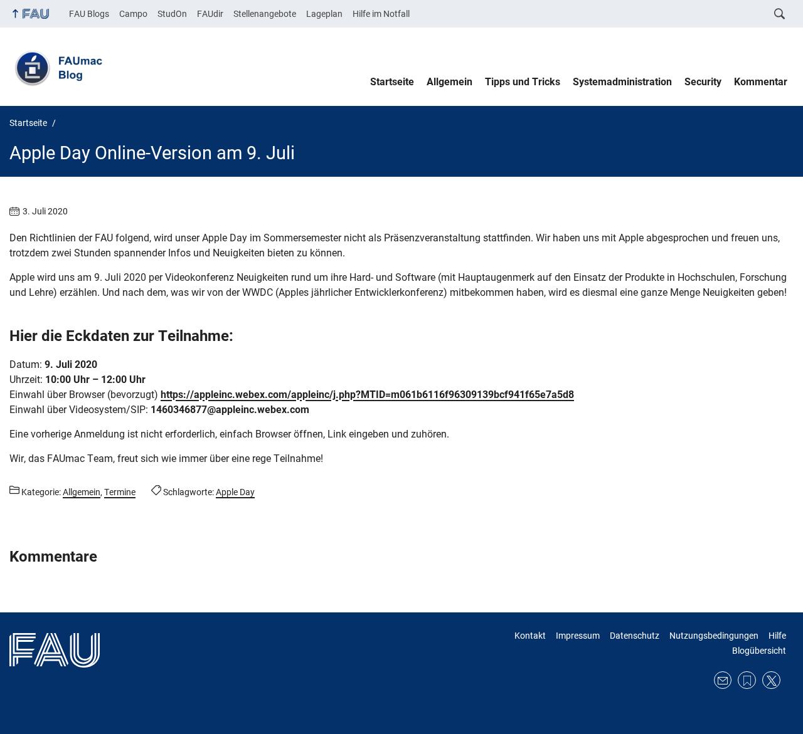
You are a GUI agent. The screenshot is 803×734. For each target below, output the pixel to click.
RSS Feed (747, 680)
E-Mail (723, 680)
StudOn (172, 14)
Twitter (771, 680)
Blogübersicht (759, 651)
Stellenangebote (264, 14)
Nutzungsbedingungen (713, 636)
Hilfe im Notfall (381, 14)
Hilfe (777, 636)
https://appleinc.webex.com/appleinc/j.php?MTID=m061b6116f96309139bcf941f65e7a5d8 (367, 395)
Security (702, 82)
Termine (120, 492)
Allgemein (449, 82)
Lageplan (324, 14)
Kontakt (530, 636)
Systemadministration (622, 82)
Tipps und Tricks (522, 82)
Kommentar (760, 82)
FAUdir (210, 14)
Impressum (578, 636)
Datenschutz (634, 636)
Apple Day (235, 492)
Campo (133, 14)
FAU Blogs (89, 14)
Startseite (392, 82)
